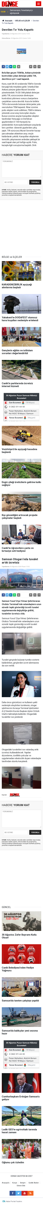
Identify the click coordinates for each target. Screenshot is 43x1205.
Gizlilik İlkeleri (34, 1183)
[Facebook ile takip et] (13, 1193)
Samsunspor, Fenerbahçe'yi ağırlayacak (21, 11)
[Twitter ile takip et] (19, 1193)
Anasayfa (8, 21)
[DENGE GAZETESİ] (10, 3)
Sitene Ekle (21, 1186)
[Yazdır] (18, 66)
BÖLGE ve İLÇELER (22, 21)
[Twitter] (7, 66)
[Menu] (38, 4)
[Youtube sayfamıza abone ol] (24, 1193)
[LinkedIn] (10, 66)
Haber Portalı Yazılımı (14, 1201)
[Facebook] (3, 66)
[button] (30, 66)
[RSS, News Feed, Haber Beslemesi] (30, 1193)
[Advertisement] (21, 227)
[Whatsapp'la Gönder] (14, 66)
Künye (14, 1183)
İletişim (23, 1183)
